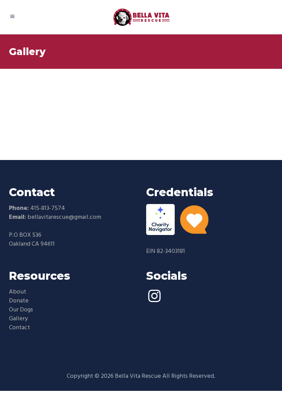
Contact (19, 328)
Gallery (18, 319)
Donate (19, 301)
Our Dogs (21, 310)
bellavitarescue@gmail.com (64, 217)
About (17, 292)
